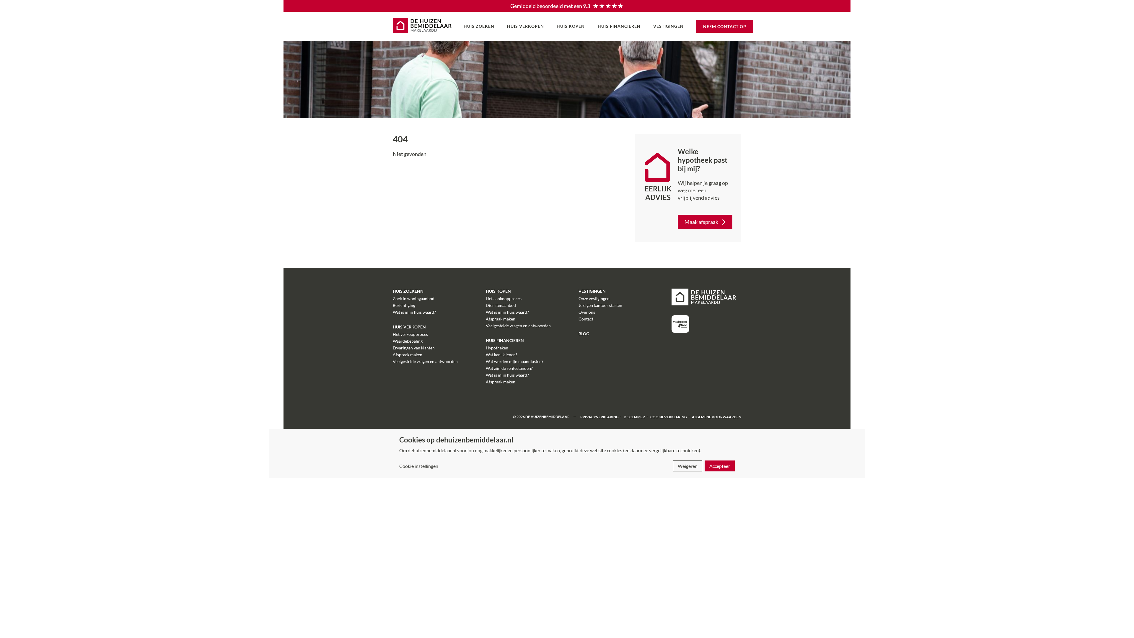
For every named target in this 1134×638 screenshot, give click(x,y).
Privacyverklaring (599, 417)
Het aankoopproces (504, 298)
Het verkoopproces (410, 334)
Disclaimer (634, 417)
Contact (586, 318)
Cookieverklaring (668, 417)
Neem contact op (724, 26)
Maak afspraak (701, 222)
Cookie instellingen (418, 466)
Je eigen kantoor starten (600, 305)
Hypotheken (497, 347)
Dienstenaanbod (501, 305)
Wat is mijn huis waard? (414, 312)
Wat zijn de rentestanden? (509, 368)
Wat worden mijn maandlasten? (514, 361)
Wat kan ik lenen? (501, 354)
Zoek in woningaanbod (413, 298)
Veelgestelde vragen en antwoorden (425, 361)
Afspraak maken (407, 354)
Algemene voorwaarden (716, 417)
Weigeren (688, 466)
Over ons (587, 312)
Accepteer (719, 466)
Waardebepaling (408, 341)
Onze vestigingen (594, 298)
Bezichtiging (404, 305)
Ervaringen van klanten (414, 347)
